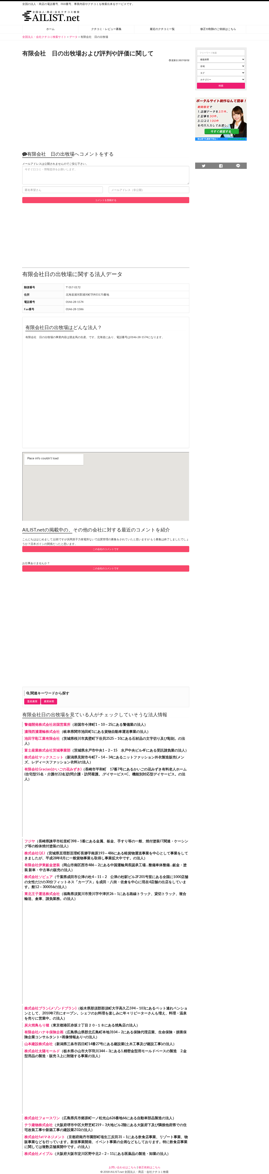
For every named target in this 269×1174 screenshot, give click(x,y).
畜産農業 (32, 701)
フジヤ (29, 841)
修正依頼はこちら (149, 1167)
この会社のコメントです (106, 549)
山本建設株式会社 (38, 1044)
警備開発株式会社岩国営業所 (47, 724)
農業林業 (49, 701)
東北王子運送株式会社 (42, 893)
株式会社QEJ (34, 853)
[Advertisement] (105, 104)
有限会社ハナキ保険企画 (43, 1032)
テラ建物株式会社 (38, 1125)
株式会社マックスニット (43, 757)
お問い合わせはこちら (122, 1167)
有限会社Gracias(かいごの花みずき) (53, 769)
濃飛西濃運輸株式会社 (42, 731)
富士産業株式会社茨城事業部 (47, 750)
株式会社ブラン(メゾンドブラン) (50, 1008)
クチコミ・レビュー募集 (106, 29)
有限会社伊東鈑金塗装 (42, 865)
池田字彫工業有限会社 (42, 738)
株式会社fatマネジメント (44, 1137)
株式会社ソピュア (38, 876)
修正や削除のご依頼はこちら (218, 29)
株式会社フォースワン (42, 1118)
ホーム (50, 29)
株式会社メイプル (38, 1153)
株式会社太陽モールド (42, 1051)
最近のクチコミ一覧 (162, 29)
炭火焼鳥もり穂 (36, 1025)
